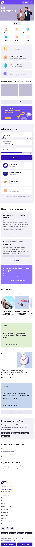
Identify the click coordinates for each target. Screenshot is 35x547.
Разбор (5, 326)
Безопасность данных (8, 524)
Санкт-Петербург (6, 454)
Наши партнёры (6, 506)
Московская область (7, 451)
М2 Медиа (4, 509)
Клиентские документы (8, 521)
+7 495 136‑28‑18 (6, 487)
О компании (5, 495)
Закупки (3, 518)
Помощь (3, 504)
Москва (3, 448)
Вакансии (4, 498)
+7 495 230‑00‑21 (6, 489)
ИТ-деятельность (6, 501)
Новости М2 (5, 512)
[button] (16, 539)
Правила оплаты (6, 515)
